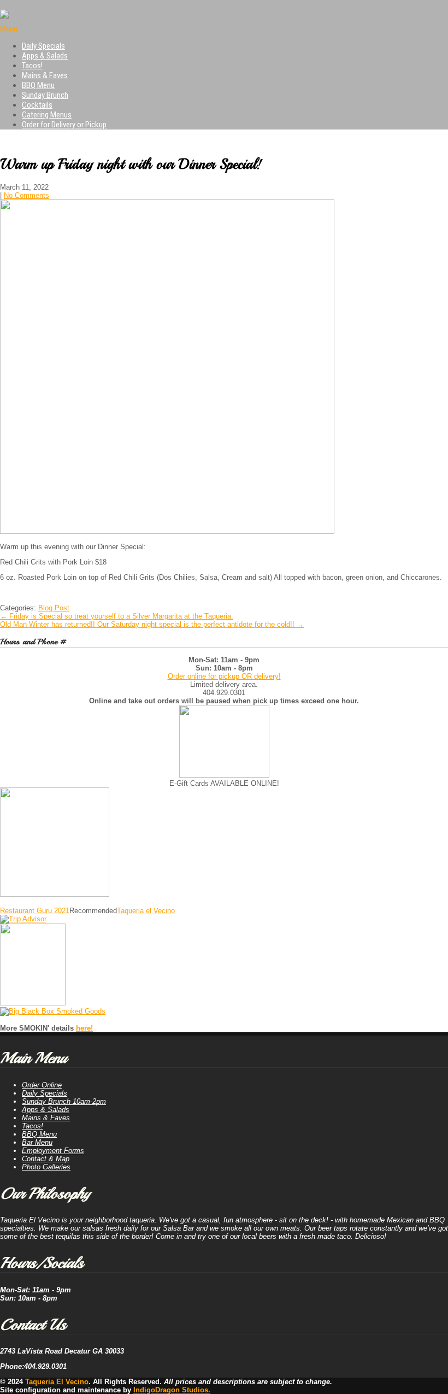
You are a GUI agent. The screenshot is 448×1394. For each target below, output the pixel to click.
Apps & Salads (45, 56)
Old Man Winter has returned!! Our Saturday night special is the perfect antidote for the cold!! (152, 624)
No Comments (26, 195)
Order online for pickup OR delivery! (224, 676)
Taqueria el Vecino (146, 911)
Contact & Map (45, 1159)
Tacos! (32, 65)
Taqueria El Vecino (57, 1382)
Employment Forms (53, 1150)
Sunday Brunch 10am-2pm (64, 1101)
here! (84, 1028)
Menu (8, 29)
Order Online (42, 1085)
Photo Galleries (46, 1167)
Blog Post (53, 608)
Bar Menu (37, 1142)
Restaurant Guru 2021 (34, 911)
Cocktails (37, 105)
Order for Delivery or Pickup (64, 125)
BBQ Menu (38, 85)
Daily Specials (43, 46)
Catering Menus (47, 115)
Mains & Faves (45, 75)
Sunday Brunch (45, 95)
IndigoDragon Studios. (171, 1390)
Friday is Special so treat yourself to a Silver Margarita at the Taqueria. (116, 616)
